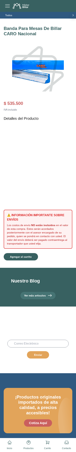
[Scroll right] (73, 15)
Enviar (38, 354)
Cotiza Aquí (38, 423)
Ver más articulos (35, 295)
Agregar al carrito (21, 256)
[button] (38, 69)
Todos (8, 15)
